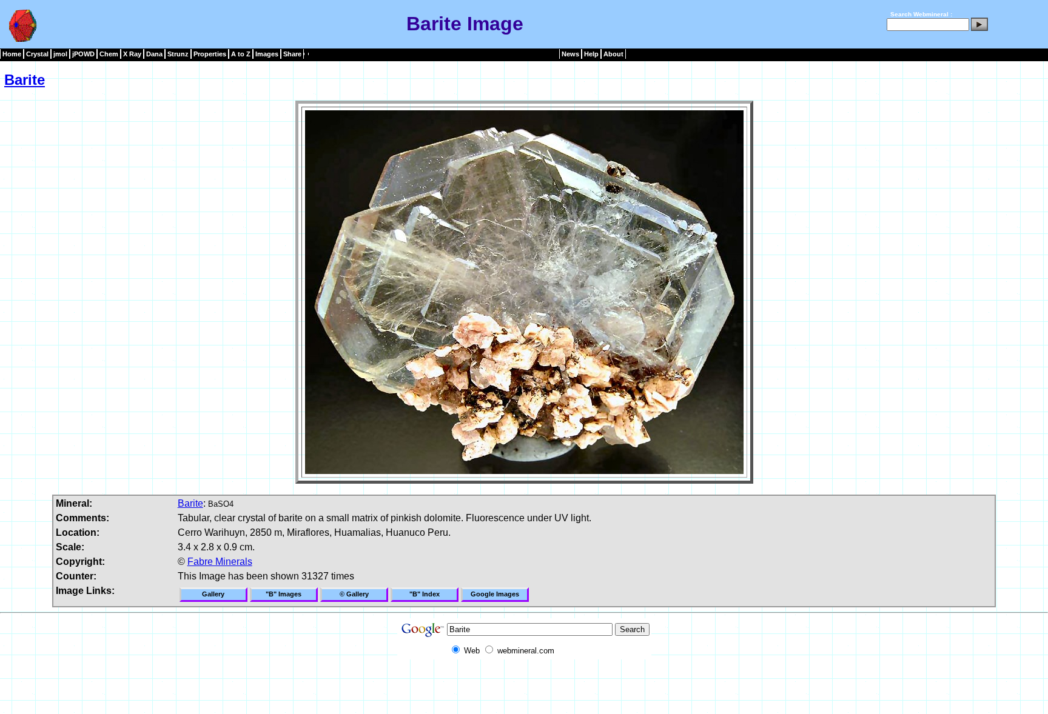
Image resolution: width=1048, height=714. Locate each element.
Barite (24, 80)
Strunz (178, 54)
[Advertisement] (524, 686)
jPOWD (83, 54)
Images (266, 54)
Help (591, 54)
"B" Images (283, 594)
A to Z (240, 54)
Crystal (37, 54)
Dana (154, 54)
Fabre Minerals (219, 561)
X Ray (132, 54)
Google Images (495, 594)
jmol (60, 54)
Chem (108, 54)
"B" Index (424, 594)
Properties (209, 54)
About (613, 54)
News (570, 54)
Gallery (213, 594)
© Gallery (354, 594)
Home (11, 54)
